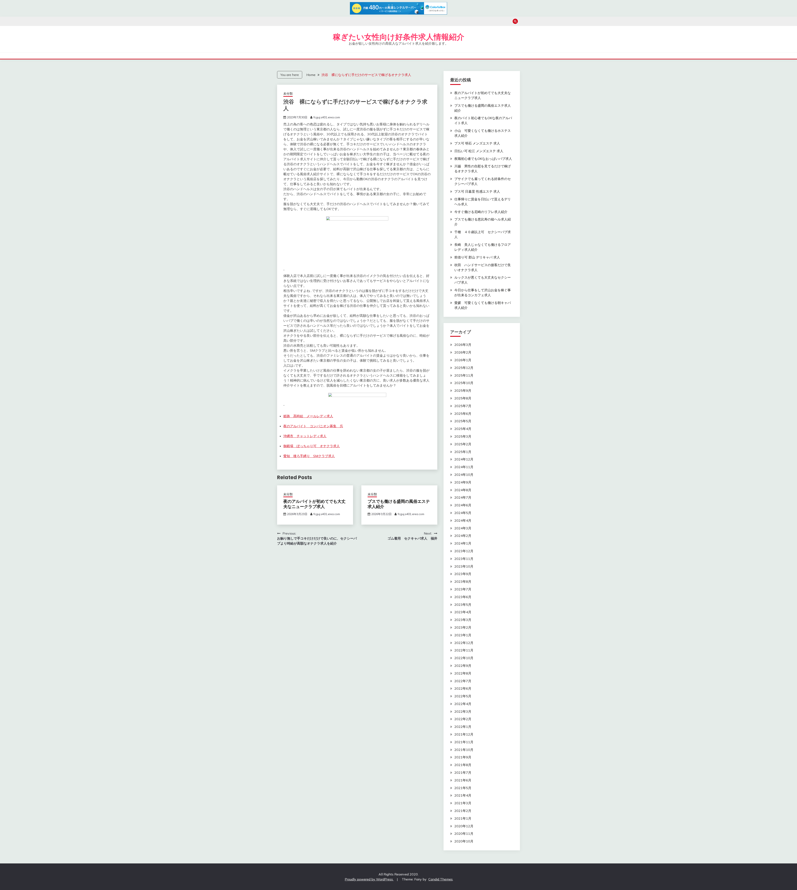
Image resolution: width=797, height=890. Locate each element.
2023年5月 (462, 604)
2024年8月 (462, 490)
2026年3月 (462, 345)
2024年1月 (462, 543)
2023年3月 (462, 620)
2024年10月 (463, 475)
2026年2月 (462, 352)
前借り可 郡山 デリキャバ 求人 (477, 257)
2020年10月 (463, 841)
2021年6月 (462, 780)
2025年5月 (462, 421)
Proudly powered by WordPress (369, 879)
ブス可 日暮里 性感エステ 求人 (477, 191)
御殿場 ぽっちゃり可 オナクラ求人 (311, 446)
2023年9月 (462, 574)
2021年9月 (462, 757)
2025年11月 (463, 375)
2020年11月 (463, 833)
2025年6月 (462, 413)
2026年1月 (462, 360)
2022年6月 (462, 688)
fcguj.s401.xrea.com (326, 117)
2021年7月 (462, 772)
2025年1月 (462, 452)
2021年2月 (462, 811)
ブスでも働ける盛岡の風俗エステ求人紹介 (399, 503)
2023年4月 (462, 612)
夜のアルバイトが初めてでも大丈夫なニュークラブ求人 (314, 503)
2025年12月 (463, 368)
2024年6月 (462, 505)
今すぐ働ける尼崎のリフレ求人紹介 (480, 212)
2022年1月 (462, 727)
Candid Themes (440, 879)
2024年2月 (462, 536)
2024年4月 (462, 520)
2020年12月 (463, 826)
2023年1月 (462, 635)
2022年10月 (463, 658)
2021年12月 (463, 734)
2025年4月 (462, 429)
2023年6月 (462, 597)
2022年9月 (462, 666)
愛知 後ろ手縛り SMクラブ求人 (309, 456)
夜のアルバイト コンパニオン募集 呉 (313, 426)
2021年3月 (462, 803)
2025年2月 (462, 444)
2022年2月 (462, 719)
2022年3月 (462, 711)
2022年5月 (462, 696)
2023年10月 (463, 566)
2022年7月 (462, 681)
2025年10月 (463, 383)
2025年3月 (462, 436)
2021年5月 (462, 788)
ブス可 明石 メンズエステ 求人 (477, 143)
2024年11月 (463, 467)
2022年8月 (462, 673)
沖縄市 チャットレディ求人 (304, 436)
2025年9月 (462, 390)
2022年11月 (463, 650)
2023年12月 (463, 551)
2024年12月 (463, 459)
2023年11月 (463, 559)
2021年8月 (462, 765)
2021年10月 (463, 750)
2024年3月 (462, 528)
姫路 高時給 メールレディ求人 (308, 416)
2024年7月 (462, 497)
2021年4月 (462, 795)
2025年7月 (462, 406)
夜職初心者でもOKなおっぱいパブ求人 (483, 159)
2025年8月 (462, 398)
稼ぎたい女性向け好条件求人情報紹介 (398, 37)
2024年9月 (462, 482)
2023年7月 (462, 589)
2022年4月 (462, 704)
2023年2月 (462, 627)
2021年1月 (462, 818)
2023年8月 (462, 581)
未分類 (288, 93)
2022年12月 (463, 643)
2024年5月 (462, 513)
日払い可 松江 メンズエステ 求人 (478, 151)
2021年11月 (463, 742)
